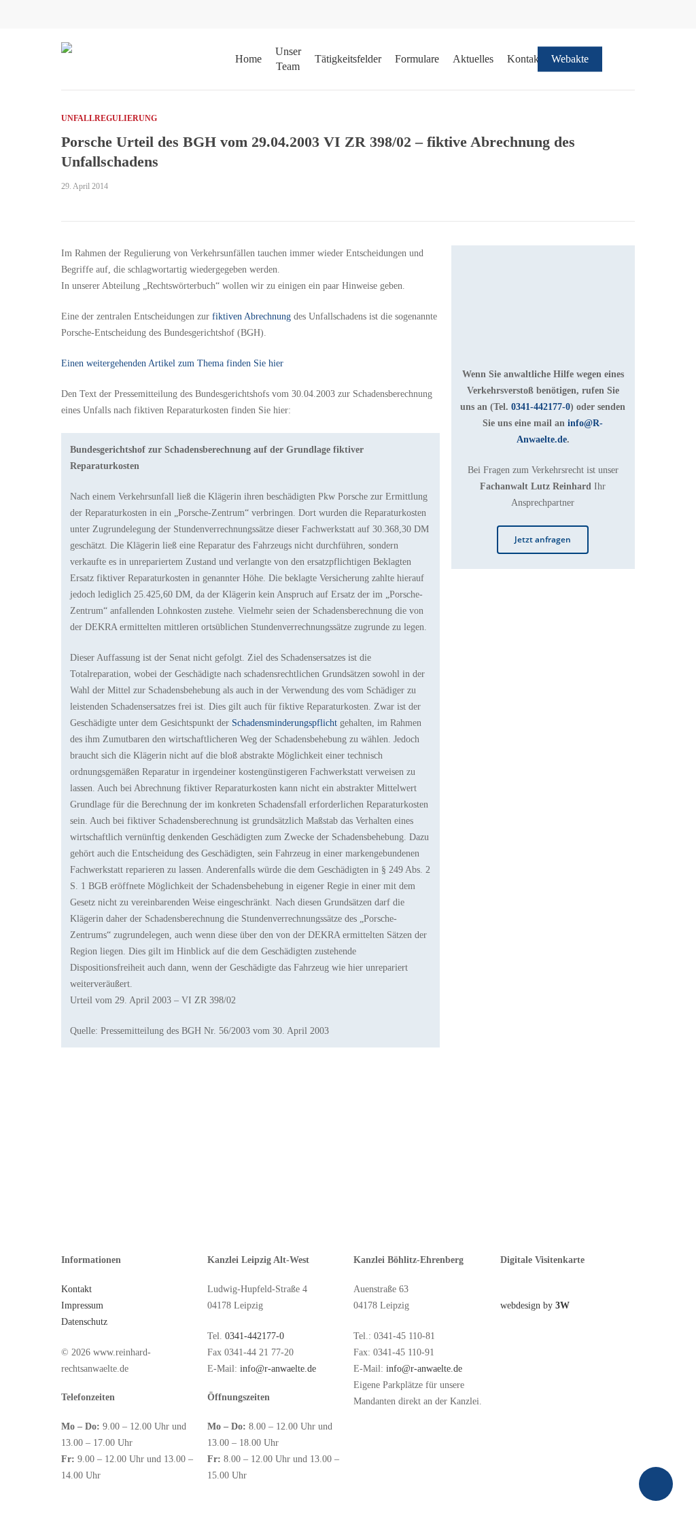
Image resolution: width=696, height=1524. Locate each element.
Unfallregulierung (109, 118)
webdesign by (535, 1305)
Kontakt (76, 1289)
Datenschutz (84, 1322)
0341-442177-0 (540, 407)
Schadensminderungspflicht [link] (284, 723)
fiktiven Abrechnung (251, 316)
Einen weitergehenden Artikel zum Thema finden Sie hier (172, 363)
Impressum (82, 1305)
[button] (543, 539)
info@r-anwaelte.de (278, 1369)
